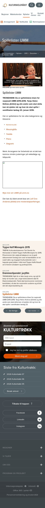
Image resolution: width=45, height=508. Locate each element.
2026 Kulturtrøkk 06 (15, 379)
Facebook (20, 412)
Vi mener (33, 14)
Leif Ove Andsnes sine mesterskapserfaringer (21, 200)
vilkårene (33, 350)
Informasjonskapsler (14, 486)
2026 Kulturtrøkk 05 (15, 384)
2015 (26, 53)
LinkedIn (20, 419)
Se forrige (13, 310)
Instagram (20, 426)
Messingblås (11, 129)
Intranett (32, 486)
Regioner (5, 14)
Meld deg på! (21, 356)
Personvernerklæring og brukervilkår (22, 494)
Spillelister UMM (7, 55)
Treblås (9, 134)
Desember (33, 53)
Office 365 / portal (21, 490)
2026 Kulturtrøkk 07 (15, 374)
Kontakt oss (41, 14)
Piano (8, 138)
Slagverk (10, 143)
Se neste (32, 310)
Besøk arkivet (12, 391)
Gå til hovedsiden (8, 53)
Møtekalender (16, 14)
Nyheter (26, 14)
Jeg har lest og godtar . (23, 350)
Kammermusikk (11, 125)
